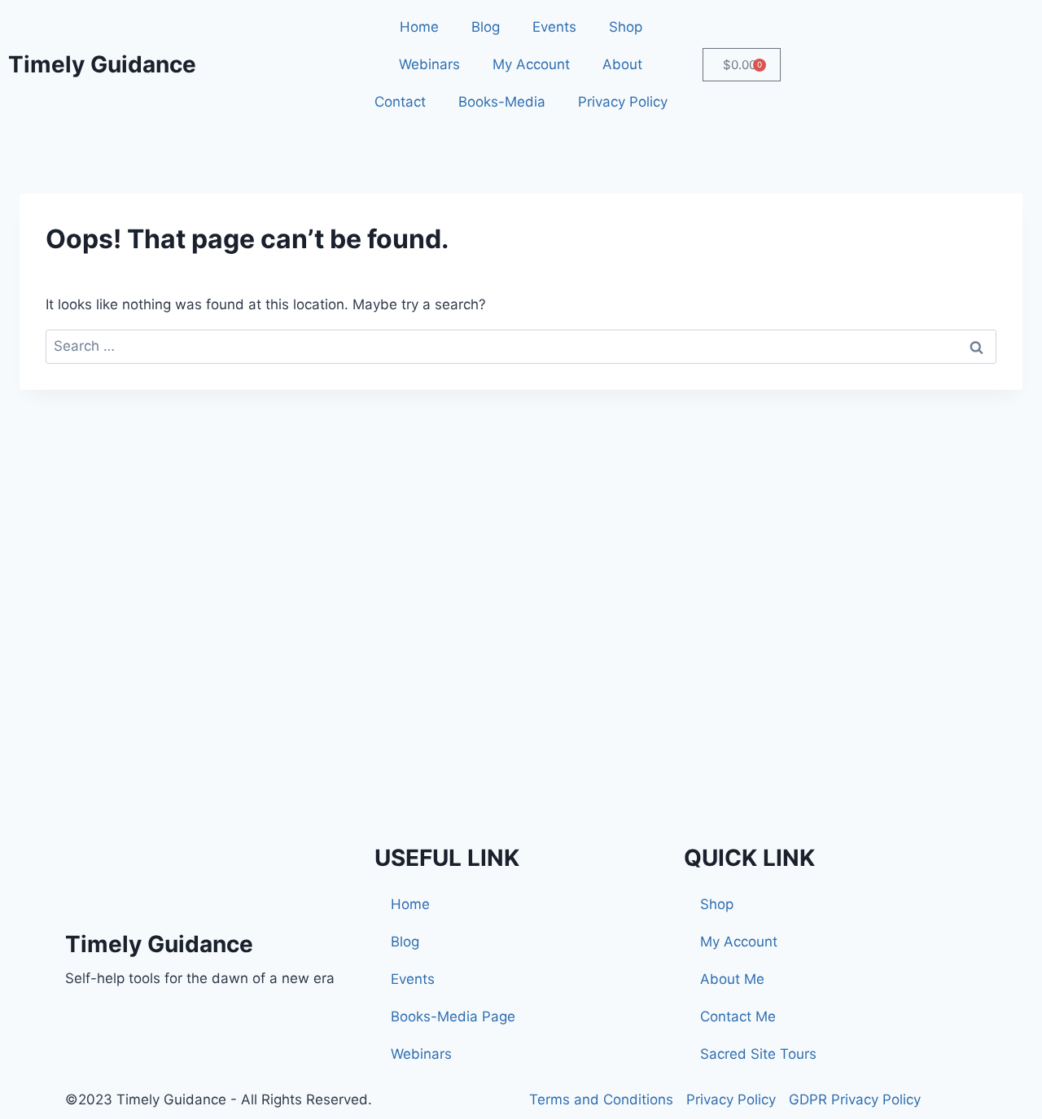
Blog (485, 27)
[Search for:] (521, 346)
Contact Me (738, 1016)
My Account (531, 64)
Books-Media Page (453, 1016)
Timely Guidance (102, 64)
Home (419, 27)
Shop (625, 27)
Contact (400, 102)
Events (554, 27)
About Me (732, 979)
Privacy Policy (623, 102)
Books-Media (501, 102)
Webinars (429, 64)
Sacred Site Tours (758, 1054)
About (622, 64)
